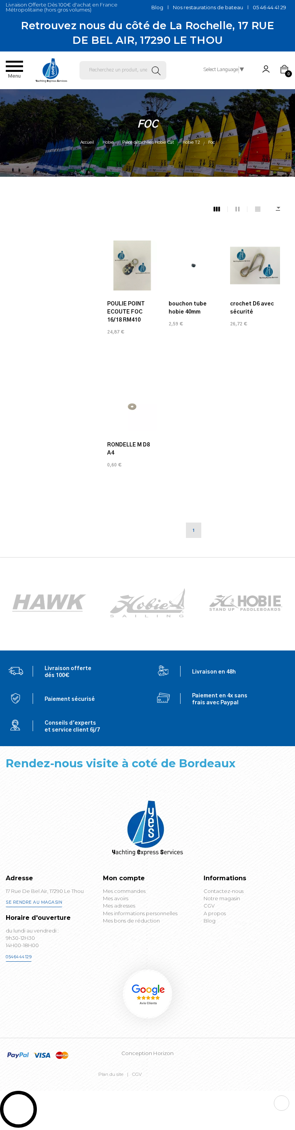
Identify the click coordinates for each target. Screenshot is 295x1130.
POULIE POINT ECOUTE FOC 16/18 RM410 (126, 312)
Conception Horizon (147, 1053)
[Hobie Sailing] (49, 603)
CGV (137, 1074)
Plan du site (110, 1074)
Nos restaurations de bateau (208, 7)
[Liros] (245, 603)
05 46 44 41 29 (269, 7)
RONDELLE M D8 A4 (128, 449)
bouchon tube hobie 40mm (188, 308)
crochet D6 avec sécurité (252, 308)
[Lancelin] (147, 603)
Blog (157, 7)
